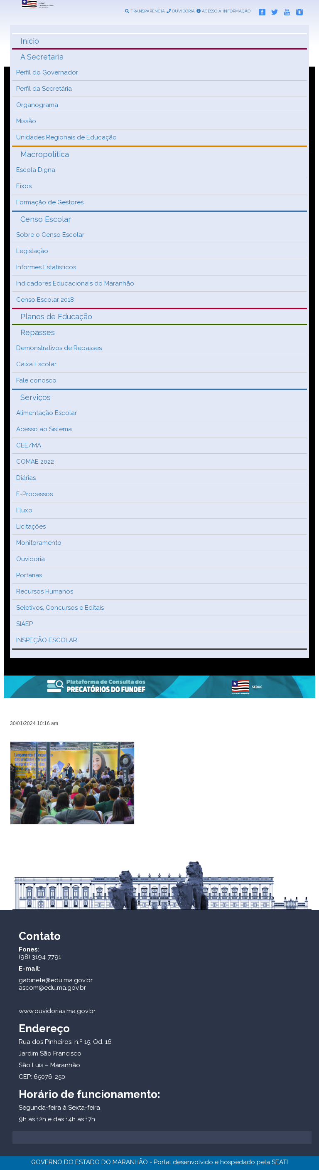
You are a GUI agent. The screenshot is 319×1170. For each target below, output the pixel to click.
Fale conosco (36, 380)
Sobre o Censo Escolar (50, 234)
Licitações (31, 526)
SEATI (280, 1162)
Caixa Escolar (36, 364)
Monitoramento (38, 542)
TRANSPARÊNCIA (147, 11)
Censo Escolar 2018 (45, 299)
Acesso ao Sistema (44, 429)
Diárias (26, 478)
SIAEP (24, 624)
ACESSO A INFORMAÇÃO (225, 11)
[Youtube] (285, 10)
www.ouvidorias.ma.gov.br (57, 1011)
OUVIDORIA (183, 11)
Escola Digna (35, 170)
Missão (26, 121)
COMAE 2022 (35, 461)
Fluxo (24, 510)
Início (29, 41)
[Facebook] (260, 10)
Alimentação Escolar (46, 413)
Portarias (29, 575)
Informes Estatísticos (46, 267)
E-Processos (34, 494)
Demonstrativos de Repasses (59, 348)
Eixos (24, 186)
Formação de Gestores (49, 202)
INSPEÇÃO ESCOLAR (46, 640)
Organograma (37, 105)
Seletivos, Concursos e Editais (60, 607)
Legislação (32, 251)
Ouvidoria (30, 559)
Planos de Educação (56, 316)
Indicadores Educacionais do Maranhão (75, 283)
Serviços (35, 397)
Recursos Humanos (44, 591)
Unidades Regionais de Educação (66, 137)
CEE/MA (28, 445)
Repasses (37, 332)
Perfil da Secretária (44, 88)
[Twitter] (272, 10)
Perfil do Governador (47, 72)
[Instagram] (297, 10)
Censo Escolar (45, 219)
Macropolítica (44, 154)
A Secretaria (42, 56)
